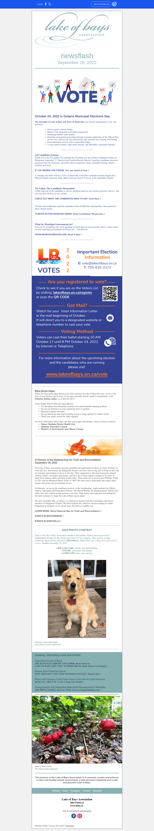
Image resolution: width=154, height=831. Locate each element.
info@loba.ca (73, 540)
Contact (86, 790)
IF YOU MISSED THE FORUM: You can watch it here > (62, 170)
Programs (75, 790)
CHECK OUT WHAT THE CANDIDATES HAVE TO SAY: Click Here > (68, 198)
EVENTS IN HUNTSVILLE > (48, 521)
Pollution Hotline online (46, 398)
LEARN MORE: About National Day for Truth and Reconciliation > (68, 511)
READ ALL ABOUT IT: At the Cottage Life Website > (60, 681)
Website (56, 790)
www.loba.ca (76, 805)
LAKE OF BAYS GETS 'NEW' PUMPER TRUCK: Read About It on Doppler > (71, 666)
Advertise (97, 790)
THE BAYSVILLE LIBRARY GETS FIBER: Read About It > (63, 663)
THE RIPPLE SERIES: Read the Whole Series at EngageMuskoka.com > (68, 689)
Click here (69, 825)
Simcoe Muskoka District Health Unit (58, 424)
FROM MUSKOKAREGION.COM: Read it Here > (58, 234)
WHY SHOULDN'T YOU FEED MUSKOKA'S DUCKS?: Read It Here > (68, 673)
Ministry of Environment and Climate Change (62, 429)
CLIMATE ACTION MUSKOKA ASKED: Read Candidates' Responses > (70, 214)
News (65, 790)
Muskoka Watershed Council (54, 426)
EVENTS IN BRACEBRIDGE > (49, 516)
